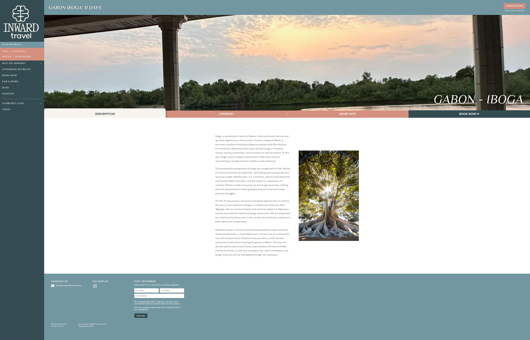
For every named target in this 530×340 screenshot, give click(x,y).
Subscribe (141, 316)
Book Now (468, 114)
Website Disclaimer (59, 324)
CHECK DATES (514, 6)
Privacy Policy (57, 326)
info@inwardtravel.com (68, 286)
